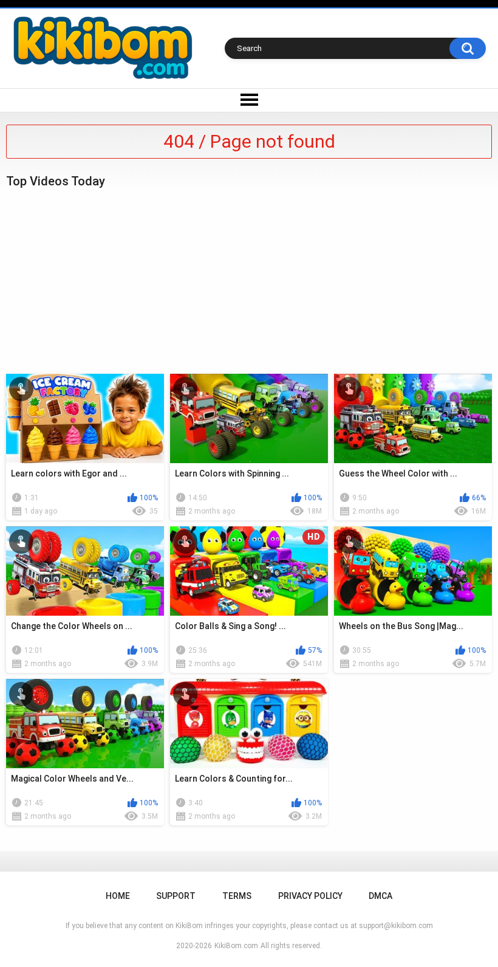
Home (118, 896)
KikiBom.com (236, 945)
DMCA (380, 896)
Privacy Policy (310, 896)
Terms (236, 896)
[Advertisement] (249, 279)
